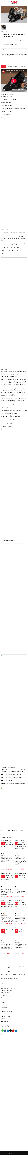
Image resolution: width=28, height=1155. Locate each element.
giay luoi (11, 54)
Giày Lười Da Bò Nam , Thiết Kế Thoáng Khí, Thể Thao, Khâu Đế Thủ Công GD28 (7, 892)
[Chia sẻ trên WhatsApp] (2, 59)
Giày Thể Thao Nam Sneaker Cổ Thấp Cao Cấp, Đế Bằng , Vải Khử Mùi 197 (7, 859)
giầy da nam (5, 54)
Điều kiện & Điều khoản (6, 1018)
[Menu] (2, 2)
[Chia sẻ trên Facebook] (5, 59)
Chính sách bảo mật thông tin (8, 988)
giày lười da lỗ (22, 54)
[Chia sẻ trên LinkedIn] (16, 59)
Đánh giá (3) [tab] (22, 66)
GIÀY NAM (9, 56)
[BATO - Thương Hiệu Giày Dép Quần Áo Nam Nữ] (14, 2)
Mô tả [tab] (3, 66)
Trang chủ (3, 31)
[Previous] (3, 15)
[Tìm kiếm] (22, 2)
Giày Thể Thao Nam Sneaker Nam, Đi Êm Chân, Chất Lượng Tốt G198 (20, 919)
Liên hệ (2, 1002)
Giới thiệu (3, 1000)
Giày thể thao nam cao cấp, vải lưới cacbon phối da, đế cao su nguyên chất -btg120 (6, 946)
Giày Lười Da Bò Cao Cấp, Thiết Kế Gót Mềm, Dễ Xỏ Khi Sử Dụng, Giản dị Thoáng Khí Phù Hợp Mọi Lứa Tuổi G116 (21, 860)
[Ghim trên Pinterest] (13, 59)
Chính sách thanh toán (6, 990)
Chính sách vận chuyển (6, 1011)
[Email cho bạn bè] (10, 59)
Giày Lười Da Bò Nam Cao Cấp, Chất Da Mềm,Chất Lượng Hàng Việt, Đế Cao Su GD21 (7, 919)
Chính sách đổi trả (5, 1016)
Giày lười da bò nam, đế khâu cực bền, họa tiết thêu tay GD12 (21, 946)
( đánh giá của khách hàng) (14, 40)
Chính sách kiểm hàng (6, 1014)
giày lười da (15, 54)
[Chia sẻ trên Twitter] (8, 59)
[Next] (24, 15)
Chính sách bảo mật (5, 1021)
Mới (8, 31)
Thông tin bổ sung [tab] (12, 66)
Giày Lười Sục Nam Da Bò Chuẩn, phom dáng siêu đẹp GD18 (20, 891)
